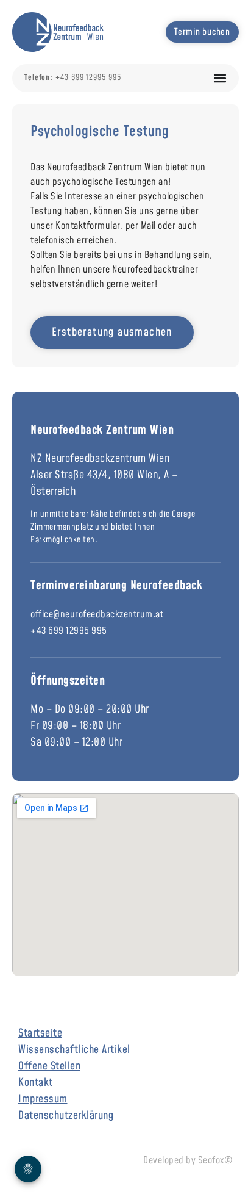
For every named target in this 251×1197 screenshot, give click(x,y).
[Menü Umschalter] (220, 78)
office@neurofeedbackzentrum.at (96, 614)
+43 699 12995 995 (68, 631)
